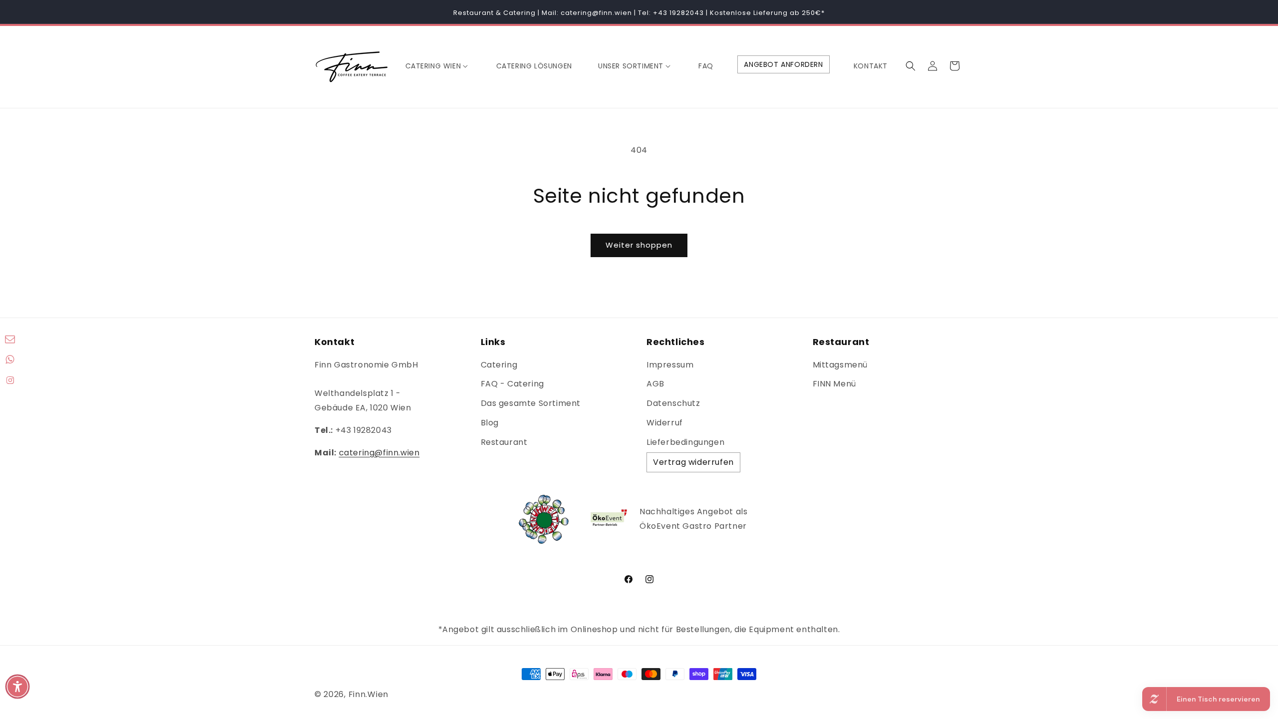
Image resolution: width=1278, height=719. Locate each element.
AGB (655, 383)
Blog (490, 422)
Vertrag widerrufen (693, 462)
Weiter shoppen (639, 245)
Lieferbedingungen (685, 442)
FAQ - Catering (512, 383)
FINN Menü (834, 383)
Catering (499, 364)
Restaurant (504, 442)
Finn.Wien (368, 694)
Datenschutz (673, 403)
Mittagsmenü (840, 364)
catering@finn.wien (379, 452)
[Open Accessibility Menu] (17, 686)
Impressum (669, 364)
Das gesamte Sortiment (531, 403)
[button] (437, 65)
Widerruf (664, 422)
